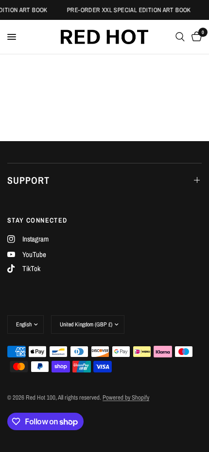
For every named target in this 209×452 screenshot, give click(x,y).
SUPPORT (28, 180)
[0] (195, 37)
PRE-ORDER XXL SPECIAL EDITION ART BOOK (128, 10)
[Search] (180, 37)
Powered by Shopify (126, 397)
